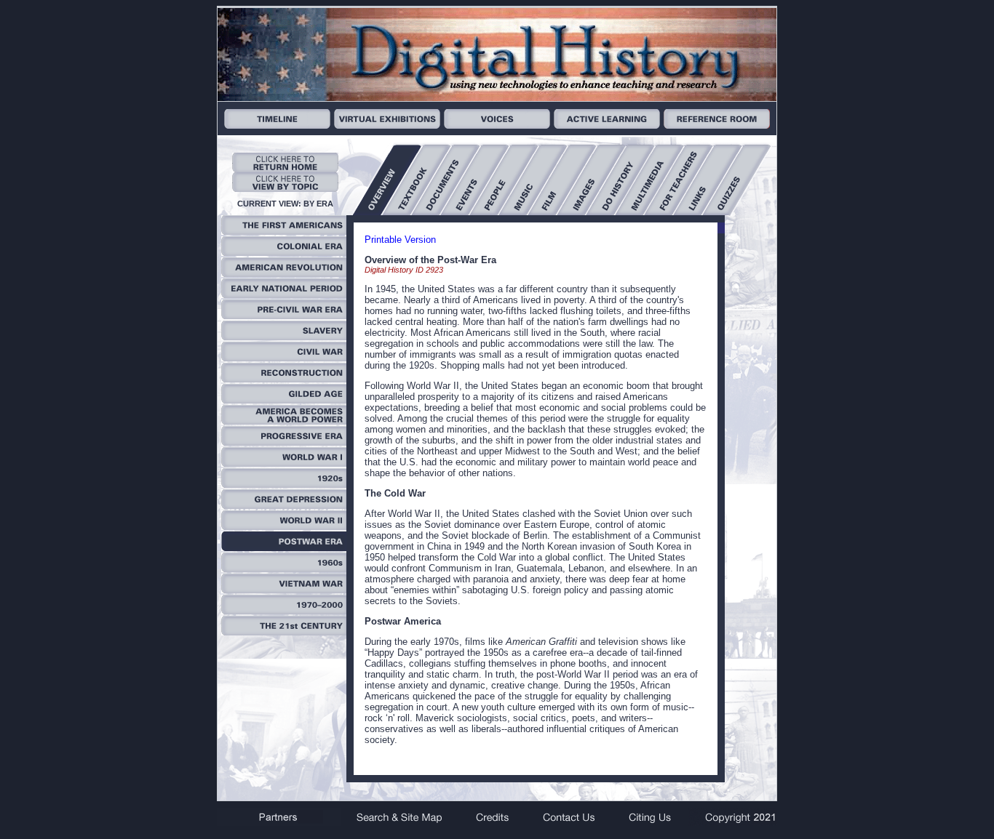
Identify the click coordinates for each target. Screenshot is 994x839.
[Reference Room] (717, 125)
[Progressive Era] (283, 442)
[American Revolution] (283, 273)
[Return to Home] (285, 169)
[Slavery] (283, 337)
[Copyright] (732, 822)
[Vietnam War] (283, 590)
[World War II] (283, 526)
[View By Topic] (285, 188)
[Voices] (497, 125)
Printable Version (400, 239)
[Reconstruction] (283, 379)
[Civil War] (283, 358)
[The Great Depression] (283, 505)
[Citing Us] (649, 822)
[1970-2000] (283, 611)
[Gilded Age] (283, 400)
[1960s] (283, 568)
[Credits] (493, 822)
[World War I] (283, 463)
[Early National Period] (283, 294)
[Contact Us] (568, 822)
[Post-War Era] (283, 547)
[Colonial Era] (283, 252)
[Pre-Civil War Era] (283, 315)
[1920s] (283, 484)
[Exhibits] (387, 125)
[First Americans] (283, 231)
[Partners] (279, 822)
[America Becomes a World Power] (283, 421)
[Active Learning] (607, 125)
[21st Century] (283, 632)
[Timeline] (277, 125)
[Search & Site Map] (401, 822)
